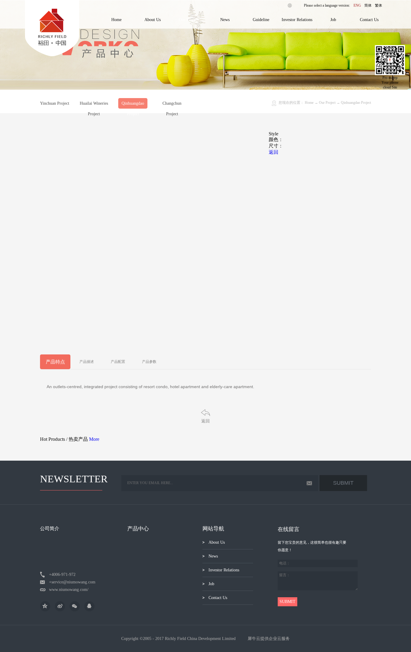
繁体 (378, 5)
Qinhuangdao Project (356, 102)
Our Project (327, 102)
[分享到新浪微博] (60, 606)
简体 (368, 5)
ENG (357, 5)
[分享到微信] (75, 606)
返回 (205, 421)
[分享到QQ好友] (89, 606)
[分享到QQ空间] (45, 606)
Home (116, 19)
